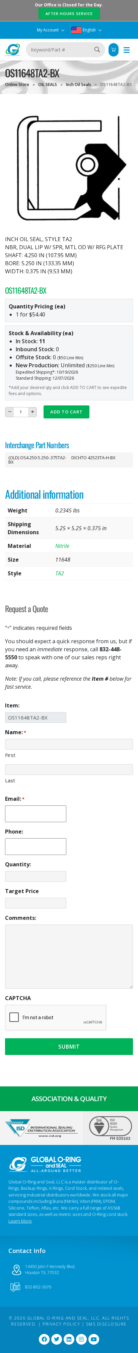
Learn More (20, 1221)
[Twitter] (56, 1339)
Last (10, 780)
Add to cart (66, 412)
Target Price (22, 891)
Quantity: (18, 864)
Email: (14, 798)
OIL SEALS (47, 84)
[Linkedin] (69, 1339)
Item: (12, 705)
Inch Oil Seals (78, 84)
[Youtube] (93, 1339)
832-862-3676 (38, 1287)
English (89, 30)
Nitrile (62, 546)
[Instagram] (81, 1339)
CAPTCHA (18, 998)
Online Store (17, 84)
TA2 (59, 573)
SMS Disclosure (106, 1324)
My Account (48, 30)
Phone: (14, 831)
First (10, 755)
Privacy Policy (61, 1324)
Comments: (20, 918)
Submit (69, 1046)
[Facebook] (44, 1339)
